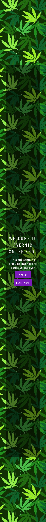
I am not (23, 282)
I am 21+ (23, 274)
